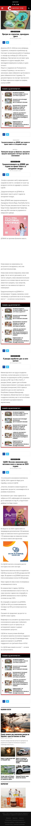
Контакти (21, 818)
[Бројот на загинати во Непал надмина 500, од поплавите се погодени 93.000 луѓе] (23, 752)
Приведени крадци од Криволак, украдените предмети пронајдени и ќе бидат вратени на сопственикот (15, 154)
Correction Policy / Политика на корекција (15, 824)
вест (12, 31)
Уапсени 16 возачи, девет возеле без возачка (22, 777)
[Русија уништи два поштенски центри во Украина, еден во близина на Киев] (15, 723)
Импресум (8, 818)
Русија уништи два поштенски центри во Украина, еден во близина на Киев (15, 735)
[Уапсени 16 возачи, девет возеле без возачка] (23, 770)
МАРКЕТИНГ (15, 2)
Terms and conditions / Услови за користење (15, 822)
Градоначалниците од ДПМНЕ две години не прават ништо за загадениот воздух (15, 143)
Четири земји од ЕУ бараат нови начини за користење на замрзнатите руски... (7, 777)
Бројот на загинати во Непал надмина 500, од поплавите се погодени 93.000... (22, 760)
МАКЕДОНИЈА (17, 31)
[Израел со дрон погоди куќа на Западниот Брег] (8, 752)
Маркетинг (15, 818)
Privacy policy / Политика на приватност (14, 820)
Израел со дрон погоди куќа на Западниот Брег (8, 759)
